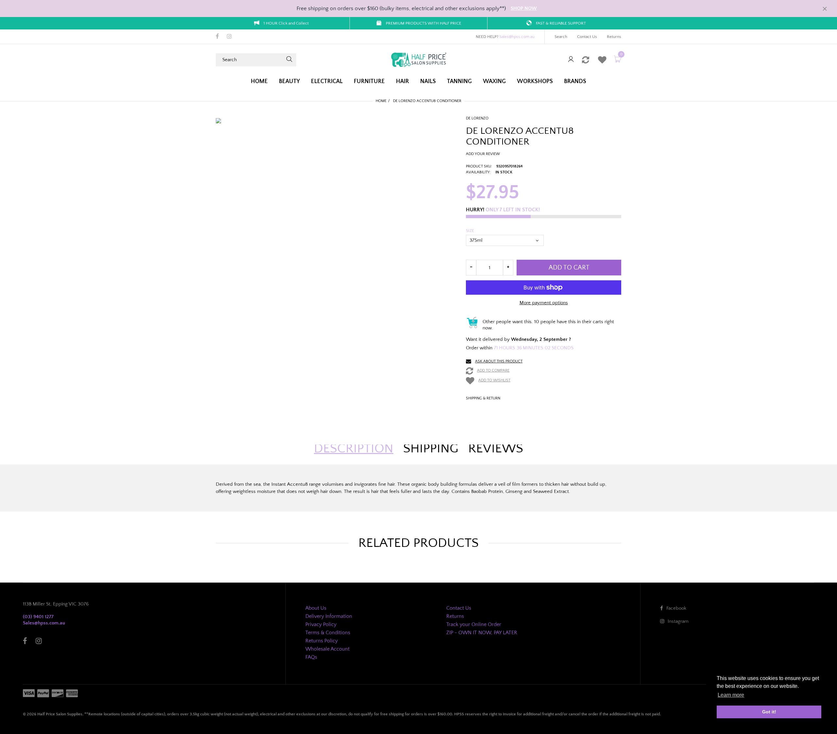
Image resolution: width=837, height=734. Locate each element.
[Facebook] (217, 37)
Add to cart (569, 267)
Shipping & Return (483, 398)
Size (470, 230)
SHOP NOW (524, 8)
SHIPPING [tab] (430, 448)
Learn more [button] (731, 695)
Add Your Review (483, 154)
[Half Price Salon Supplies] (418, 59)
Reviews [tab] (495, 448)
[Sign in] (570, 59)
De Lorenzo (477, 118)
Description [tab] (353, 448)
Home (381, 101)
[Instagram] (229, 37)
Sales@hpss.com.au (517, 36)
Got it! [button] (769, 711)
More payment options (544, 303)
